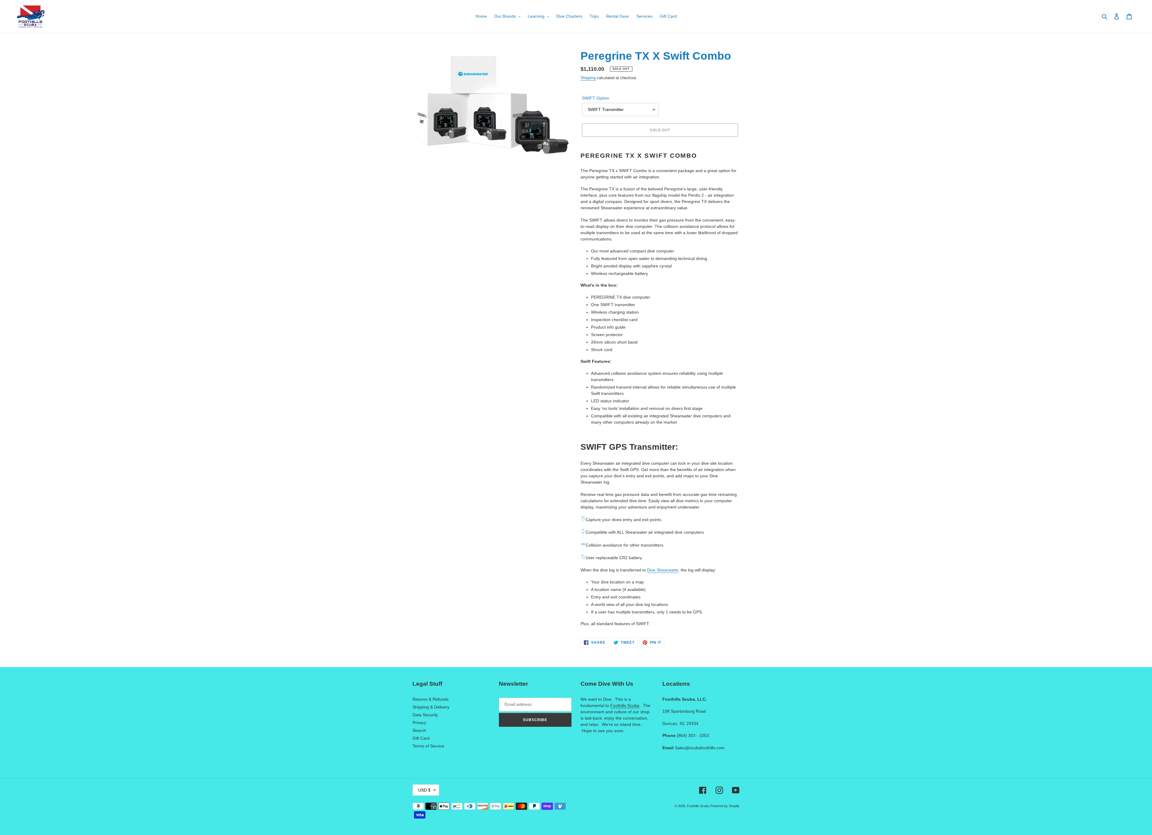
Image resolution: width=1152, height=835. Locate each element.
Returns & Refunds (430, 699)
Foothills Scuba (624, 705)
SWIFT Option (595, 98)
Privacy (419, 722)
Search (419, 730)
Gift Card (421, 738)
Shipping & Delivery (430, 707)
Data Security (425, 714)
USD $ (424, 790)
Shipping (588, 78)
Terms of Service (428, 746)
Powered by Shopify (725, 806)
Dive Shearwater (662, 570)
